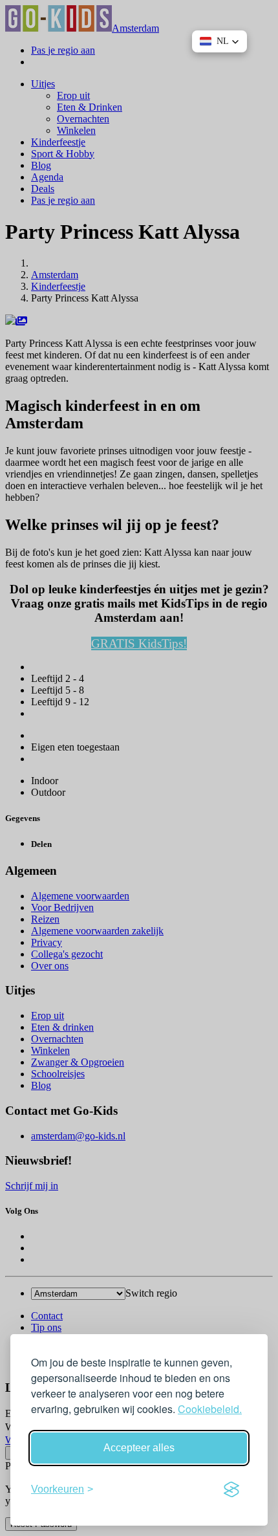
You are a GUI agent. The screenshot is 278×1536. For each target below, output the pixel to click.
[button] (219, 41)
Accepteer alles (139, 1447)
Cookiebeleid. (210, 1408)
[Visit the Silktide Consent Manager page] (231, 1489)
